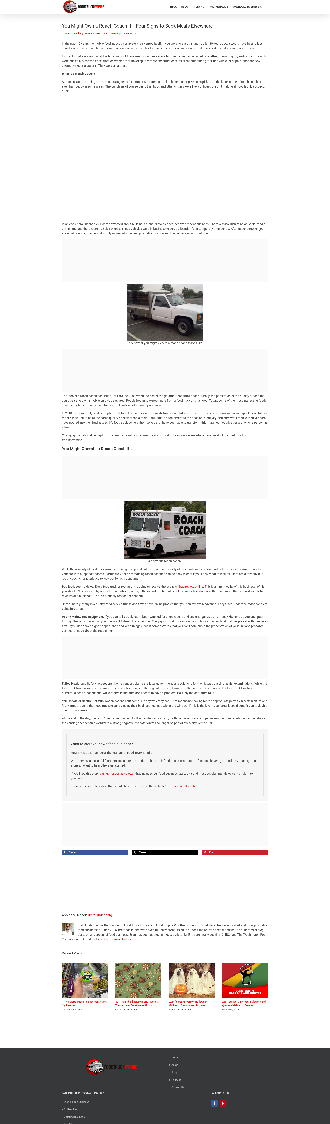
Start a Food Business (76, 1101)
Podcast (176, 1079)
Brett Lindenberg (74, 33)
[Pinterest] (223, 1103)
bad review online (191, 586)
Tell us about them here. (184, 786)
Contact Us (177, 1087)
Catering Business (74, 1116)
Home (174, 1057)
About (174, 1064)
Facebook (110, 939)
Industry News (110, 33)
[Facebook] (214, 1103)
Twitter (126, 939)
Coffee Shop (71, 1109)
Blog (174, 1072)
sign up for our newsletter (117, 773)
